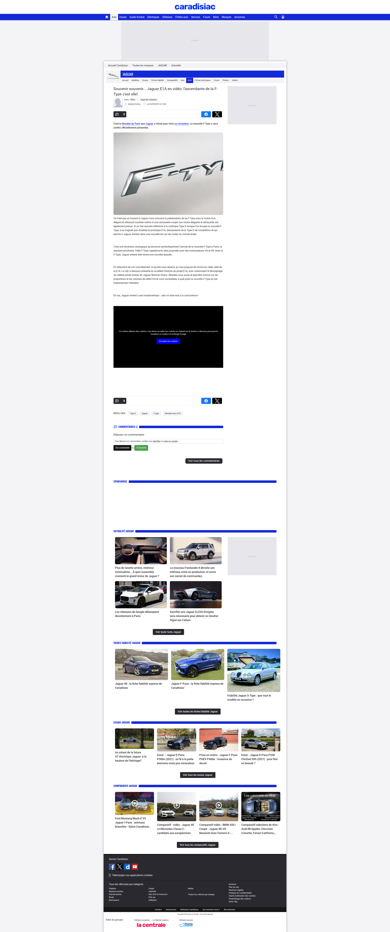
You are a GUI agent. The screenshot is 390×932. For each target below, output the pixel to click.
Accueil (125, 80)
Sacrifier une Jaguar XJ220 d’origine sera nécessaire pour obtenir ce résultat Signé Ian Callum (194, 616)
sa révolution (181, 123)
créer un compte (171, 441)
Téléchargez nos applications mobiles (132, 875)
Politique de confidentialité (240, 893)
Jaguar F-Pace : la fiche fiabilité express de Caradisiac (197, 685)
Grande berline (115, 894)
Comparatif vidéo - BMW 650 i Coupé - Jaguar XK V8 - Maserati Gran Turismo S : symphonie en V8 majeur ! (217, 829)
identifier (157, 441)
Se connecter (122, 447)
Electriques (153, 17)
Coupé (151, 888)
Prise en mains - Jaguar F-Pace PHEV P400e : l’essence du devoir (218, 759)
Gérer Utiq (233, 901)
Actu (114, 17)
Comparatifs (172, 80)
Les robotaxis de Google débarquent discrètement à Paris (137, 614)
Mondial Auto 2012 (173, 413)
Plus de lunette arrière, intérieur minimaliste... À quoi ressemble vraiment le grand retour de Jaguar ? (137, 572)
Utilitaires (167, 17)
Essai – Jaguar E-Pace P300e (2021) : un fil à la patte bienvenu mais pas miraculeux (175, 759)
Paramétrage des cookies (240, 899)
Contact (158, 909)
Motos (190, 888)
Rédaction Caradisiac (189, 909)
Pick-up (152, 897)
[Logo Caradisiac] (195, 12)
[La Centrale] (151, 928)
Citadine (112, 888)
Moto (216, 17)
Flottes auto (181, 17)
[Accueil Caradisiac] (107, 17)
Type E (133, 413)
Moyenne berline (116, 891)
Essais (123, 17)
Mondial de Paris (131, 123)
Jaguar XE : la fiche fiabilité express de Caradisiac (138, 685)
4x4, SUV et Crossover (158, 894)
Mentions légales (236, 890)
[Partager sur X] (217, 113)
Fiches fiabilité (157, 80)
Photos (226, 80)
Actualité (176, 65)
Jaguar (128, 74)
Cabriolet (152, 891)
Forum (206, 17)
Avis (182, 80)
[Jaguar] (113, 80)
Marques (226, 17)
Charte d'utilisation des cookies (242, 896)
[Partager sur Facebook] (206, 113)
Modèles (135, 80)
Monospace (114, 900)
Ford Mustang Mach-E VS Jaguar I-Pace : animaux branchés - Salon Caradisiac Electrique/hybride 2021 (132, 823)
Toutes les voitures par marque (201, 894)
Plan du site (234, 887)
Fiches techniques (203, 80)
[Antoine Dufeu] (118, 107)
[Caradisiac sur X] (120, 867)
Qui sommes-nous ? (211, 909)
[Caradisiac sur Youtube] (135, 867)
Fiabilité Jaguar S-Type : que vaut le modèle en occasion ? (249, 697)
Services (195, 17)
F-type (156, 413)
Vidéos (235, 80)
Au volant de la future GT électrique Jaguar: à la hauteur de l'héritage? (130, 756)
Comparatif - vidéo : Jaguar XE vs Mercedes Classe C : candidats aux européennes (175, 829)
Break (111, 897)
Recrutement (229, 909)
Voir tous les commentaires (204, 460)
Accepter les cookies (168, 341)
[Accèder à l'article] (141, 550)
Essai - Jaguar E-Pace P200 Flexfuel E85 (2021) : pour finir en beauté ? (259, 759)
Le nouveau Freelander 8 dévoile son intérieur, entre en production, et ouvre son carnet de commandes (193, 572)
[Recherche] (276, 17)
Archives (232, 884)
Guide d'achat (137, 17)
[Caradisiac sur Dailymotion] (127, 867)
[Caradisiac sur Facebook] (112, 867)
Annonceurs (171, 909)
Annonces (239, 17)
